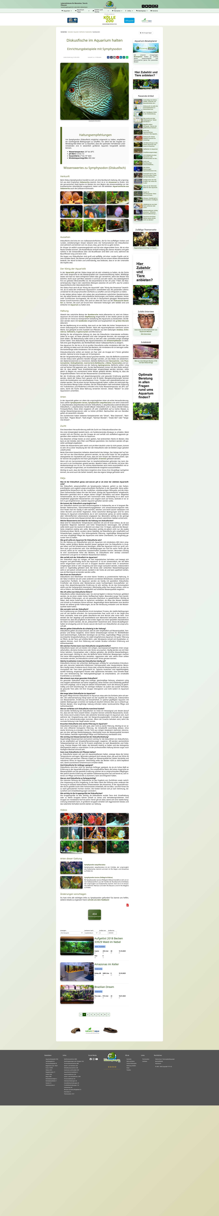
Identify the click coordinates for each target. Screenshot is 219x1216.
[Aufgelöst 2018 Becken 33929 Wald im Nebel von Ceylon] (77, 954)
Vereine (155, 11)
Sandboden (82, 321)
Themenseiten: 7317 (69, 1094)
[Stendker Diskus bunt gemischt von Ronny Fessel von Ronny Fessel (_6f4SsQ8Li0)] (71, 819)
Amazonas (113, 182)
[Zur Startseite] (112, 1062)
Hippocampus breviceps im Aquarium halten (148, 248)
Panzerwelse (117, 363)
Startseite (70, 32)
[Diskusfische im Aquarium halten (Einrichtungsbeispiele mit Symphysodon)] (94, 119)
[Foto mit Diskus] (118, 217)
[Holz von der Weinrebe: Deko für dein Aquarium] (138, 189)
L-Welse (108, 363)
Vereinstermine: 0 (50, 1085)
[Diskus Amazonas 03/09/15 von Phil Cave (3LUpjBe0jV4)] (71, 847)
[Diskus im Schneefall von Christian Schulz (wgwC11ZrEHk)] (118, 847)
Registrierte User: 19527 (52, 1065)
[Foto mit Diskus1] (94, 217)
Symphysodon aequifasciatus (100, 403)
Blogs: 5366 (48, 1076)
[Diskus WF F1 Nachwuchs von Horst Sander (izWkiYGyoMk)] (118, 819)
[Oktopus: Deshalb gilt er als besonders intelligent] (138, 201)
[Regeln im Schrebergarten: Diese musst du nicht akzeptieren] (138, 195)
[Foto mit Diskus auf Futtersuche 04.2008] (71, 231)
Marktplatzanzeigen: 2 (51, 1078)
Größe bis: (111, 930)
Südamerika (89, 32)
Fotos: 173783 (49, 1068)
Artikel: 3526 (49, 1074)
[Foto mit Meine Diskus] (118, 203)
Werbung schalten (131, 1065)
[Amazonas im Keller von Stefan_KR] (77, 980)
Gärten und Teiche (99, 11)
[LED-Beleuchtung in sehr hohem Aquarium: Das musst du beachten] (138, 146)
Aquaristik (70, 272)
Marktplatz (142, 11)
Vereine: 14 (48, 1083)
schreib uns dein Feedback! (98, 900)
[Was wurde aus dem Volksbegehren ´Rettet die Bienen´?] (138, 122)
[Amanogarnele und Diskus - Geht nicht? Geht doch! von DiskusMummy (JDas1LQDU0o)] (71, 833)
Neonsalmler (114, 361)
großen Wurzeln (122, 321)
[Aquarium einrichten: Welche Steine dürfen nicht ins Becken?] (138, 220)
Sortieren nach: (89, 930)
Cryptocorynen (82, 332)
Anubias (120, 330)
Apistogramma (104, 365)
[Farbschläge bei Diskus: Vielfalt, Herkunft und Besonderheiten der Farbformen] (138, 103)
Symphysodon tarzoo (78, 403)
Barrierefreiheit (159, 1061)
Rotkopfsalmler (77, 363)
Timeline (129, 1070)
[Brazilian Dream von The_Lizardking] (77, 1003)
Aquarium (74, 305)
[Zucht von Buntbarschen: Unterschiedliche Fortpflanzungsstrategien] (138, 165)
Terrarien (117, 11)
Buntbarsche (93, 314)
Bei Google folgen (147, 33)
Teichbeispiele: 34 (50, 1061)
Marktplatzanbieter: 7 (51, 1081)
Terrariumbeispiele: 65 (51, 1063)
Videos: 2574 (49, 1070)
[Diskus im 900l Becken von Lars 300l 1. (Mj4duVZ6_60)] (118, 833)
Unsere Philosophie (131, 1063)
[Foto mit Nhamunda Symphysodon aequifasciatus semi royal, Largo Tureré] (71, 203)
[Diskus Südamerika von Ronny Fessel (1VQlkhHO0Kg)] (94, 819)
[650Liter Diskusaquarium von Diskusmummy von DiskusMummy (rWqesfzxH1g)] (94, 833)
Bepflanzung (90, 317)
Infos (129, 11)
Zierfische (82, 32)
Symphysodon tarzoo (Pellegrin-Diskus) (98, 877)
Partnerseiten (145, 1059)
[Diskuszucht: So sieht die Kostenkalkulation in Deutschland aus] (138, 109)
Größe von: (102, 930)
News (128, 1068)
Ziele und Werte (130, 1061)
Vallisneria (71, 332)
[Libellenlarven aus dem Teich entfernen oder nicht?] (138, 208)
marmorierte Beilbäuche (94, 363)
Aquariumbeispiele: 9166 (52, 1059)
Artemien (102, 459)
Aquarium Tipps (80, 11)
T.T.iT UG (170, 1066)
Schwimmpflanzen (114, 341)
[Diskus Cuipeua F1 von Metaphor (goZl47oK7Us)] (94, 847)
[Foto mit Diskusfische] (94, 231)
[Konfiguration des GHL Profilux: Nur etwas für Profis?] (138, 183)
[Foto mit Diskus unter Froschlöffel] (94, 203)
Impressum (158, 1063)
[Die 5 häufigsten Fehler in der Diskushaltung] (138, 115)
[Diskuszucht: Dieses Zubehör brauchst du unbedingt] (138, 140)
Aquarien (66, 11)
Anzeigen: (63, 930)
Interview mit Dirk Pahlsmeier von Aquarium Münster (146, 330)
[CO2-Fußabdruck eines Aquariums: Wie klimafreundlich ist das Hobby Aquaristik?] (138, 158)
